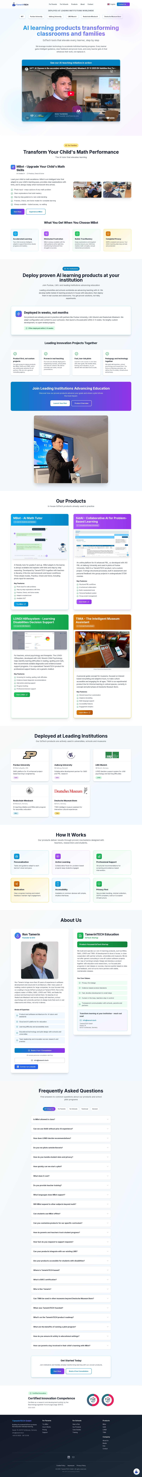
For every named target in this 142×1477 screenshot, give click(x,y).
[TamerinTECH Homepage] (20, 4)
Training (75, 1432)
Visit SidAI (83, 602)
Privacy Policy (81, 1465)
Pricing (44, 1429)
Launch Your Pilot (60, 403)
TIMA (104, 1432)
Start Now (17, 212)
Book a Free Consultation (78, 1371)
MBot (104, 1424)
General (95, 1109)
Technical (84, 1109)
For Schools (64, 4)
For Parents (53, 4)
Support (45, 1432)
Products (74, 4)
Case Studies (77, 1429)
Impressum (71, 1465)
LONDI (105, 1429)
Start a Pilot (76, 1424)
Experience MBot (35, 212)
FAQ (104, 1446)
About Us (105, 1440)
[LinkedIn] (69, 1457)
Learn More (83, 712)
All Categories (49, 1109)
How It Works (46, 1427)
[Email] (73, 1457)
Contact (90, 4)
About (83, 4)
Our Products (77, 1427)
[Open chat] (136, 1471)
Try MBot (19, 604)
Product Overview (81, 403)
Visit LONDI (20, 695)
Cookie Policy (60, 1465)
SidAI (104, 1427)
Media (105, 1443)
